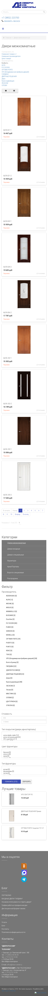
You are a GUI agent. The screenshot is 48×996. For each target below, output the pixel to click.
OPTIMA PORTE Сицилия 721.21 (32, 828)
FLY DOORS (6, 67)
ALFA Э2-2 (7, 404)
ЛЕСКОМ (5, 83)
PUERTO (10, 643)
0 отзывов (41, 137)
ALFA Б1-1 (7, 130)
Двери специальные (15, 555)
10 (11, 514)
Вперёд (17, 514)
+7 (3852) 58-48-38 (11, 955)
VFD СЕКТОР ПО (27, 794)
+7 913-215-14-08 (11, 957)
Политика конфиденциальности (13, 932)
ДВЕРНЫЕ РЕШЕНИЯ (9, 76)
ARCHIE (10, 603)
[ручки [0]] (24, 769)
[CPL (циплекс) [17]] (24, 739)
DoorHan (10, 619)
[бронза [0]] (24, 752)
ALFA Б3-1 (7, 221)
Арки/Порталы (13, 567)
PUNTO (9, 647)
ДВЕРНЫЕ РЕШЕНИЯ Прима (31, 811)
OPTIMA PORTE (7, 70)
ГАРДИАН (5, 74)
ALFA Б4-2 (7, 267)
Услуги (4, 922)
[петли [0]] (24, 773)
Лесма (9, 690)
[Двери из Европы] (24, 5)
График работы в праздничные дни (14, 905)
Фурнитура (11, 561)
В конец (26, 514)
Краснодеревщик (8, 81)
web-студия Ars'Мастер (9, 991)
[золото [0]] (24, 754)
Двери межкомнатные (16, 543)
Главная (8, 38)
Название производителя (11, 56)
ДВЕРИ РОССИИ (13, 670)
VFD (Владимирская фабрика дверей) (15, 72)
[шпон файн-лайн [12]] (24, 735)
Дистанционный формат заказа (13, 908)
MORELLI (10, 635)
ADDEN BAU (11, 596)
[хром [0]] (24, 756)
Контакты (5, 929)
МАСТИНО (11, 694)
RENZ (9, 650)
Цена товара (6, 58)
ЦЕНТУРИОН (11, 701)
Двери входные (13, 549)
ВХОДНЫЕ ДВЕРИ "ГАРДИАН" (12, 899)
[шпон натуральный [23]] (24, 737)
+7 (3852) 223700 (10, 17)
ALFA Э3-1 (7, 449)
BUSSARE (10, 615)
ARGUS (9, 607)
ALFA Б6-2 (7, 312)
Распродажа (12, 578)
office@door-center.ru (14, 965)
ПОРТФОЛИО (6, 895)
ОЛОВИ (4, 85)
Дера (3, 79)
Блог (3, 926)
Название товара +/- (9, 54)
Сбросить (27, 781)
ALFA (3, 65)
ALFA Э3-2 (7, 495)
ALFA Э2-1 (7, 358)
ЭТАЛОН (10, 705)
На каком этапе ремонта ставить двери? (16, 902)
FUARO (9, 627)
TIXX (9, 654)
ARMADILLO (11, 611)
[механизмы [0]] (24, 771)
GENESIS (10, 631)
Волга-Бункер (12, 662)
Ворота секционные (15, 572)
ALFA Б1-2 (7, 176)
